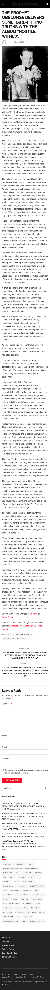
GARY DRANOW (28, 882)
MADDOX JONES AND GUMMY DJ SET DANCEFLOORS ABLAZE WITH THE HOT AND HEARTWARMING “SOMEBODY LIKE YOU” (21, 844)
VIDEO (24, 921)
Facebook (13, 625)
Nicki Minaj (35, 908)
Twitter (22, 625)
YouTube (6, 629)
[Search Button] (45, 787)
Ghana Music (8, 886)
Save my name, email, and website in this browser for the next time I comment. (26, 771)
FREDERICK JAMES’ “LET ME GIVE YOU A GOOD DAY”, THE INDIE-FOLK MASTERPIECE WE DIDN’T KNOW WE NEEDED (23, 826)
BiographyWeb (25, 4)
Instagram (30, 625)
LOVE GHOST (37, 899)
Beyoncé (19, 873)
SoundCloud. (8, 617)
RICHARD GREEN (22, 912)
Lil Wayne (24, 899)
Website (5, 758)
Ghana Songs (21, 886)
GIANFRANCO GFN (37, 886)
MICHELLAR (27, 903)
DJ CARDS (22, 877)
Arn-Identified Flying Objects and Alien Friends (20, 868)
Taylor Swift (27, 917)
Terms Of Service (9, 956)
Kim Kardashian (39, 895)
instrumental (26, 890)
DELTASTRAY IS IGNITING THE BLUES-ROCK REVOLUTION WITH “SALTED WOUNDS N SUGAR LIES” (23, 806)
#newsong (20, 864)
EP (38, 877)
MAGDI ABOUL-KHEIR (11, 903)
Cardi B (28, 873)
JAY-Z (36, 890)
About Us (6, 937)
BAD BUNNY (7, 873)
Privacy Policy (8, 945)
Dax (4, 877)
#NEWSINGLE (8, 864)
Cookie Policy (8, 949)
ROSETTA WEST (38, 912)
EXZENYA (6, 882)
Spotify (34, 613)
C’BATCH (38, 873)
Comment (7, 703)
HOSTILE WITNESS (24, 634)
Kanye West (7, 895)
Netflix (18, 908)
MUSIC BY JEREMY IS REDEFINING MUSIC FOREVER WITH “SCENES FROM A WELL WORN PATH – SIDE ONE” (24, 816)
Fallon (16, 882)
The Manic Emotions (10, 921)
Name (4, 735)
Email (4, 747)
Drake (31, 877)
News (26, 908)
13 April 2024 (19, 42)
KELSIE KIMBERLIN (23, 895)
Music (38, 903)
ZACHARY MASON (37, 921)
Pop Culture (7, 912)
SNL (18, 917)
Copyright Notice (9, 953)
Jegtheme (5, 984)
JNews (9, 981)
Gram (5, 890)
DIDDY (12, 877)
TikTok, (39, 625)
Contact (5, 941)
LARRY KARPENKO (10, 899)
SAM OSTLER (8, 917)
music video (7, 908)
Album (10, 634)
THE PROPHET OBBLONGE (14, 638)
